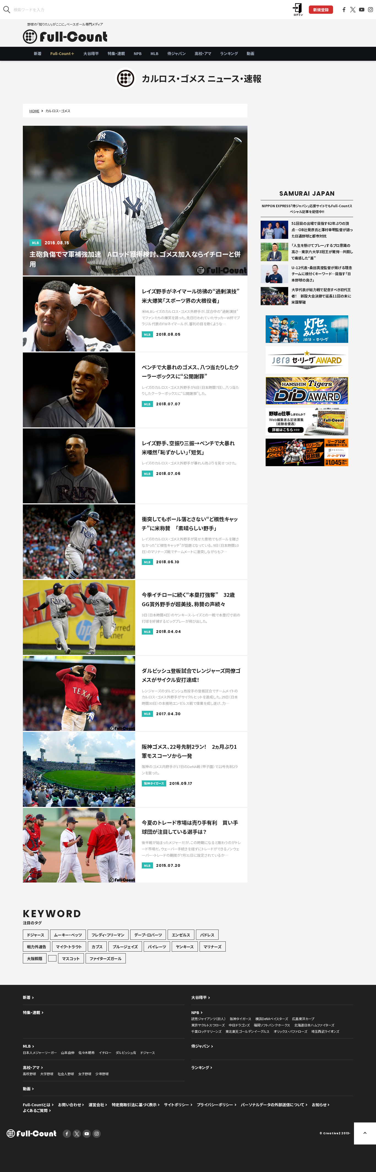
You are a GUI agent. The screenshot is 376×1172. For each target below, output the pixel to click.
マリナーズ (213, 946)
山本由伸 (67, 1052)
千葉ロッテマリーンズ (206, 1031)
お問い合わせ (69, 1104)
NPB (138, 53)
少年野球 (102, 1073)
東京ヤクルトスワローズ (208, 1025)
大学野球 (46, 1073)
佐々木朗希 (86, 1052)
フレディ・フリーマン (108, 935)
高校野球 (29, 1073)
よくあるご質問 (35, 1110)
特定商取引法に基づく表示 (134, 1104)
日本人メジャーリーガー (40, 1052)
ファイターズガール (106, 958)
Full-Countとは (36, 1104)
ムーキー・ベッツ (68, 935)
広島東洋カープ (303, 1018)
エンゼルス (181, 935)
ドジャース (35, 935)
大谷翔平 (91, 53)
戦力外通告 (36, 946)
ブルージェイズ (125, 946)
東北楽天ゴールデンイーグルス (247, 1031)
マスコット (71, 958)
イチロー (105, 1052)
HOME (34, 110)
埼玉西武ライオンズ (325, 1031)
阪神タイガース (240, 1018)
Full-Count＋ (62, 53)
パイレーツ (157, 946)
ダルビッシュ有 (126, 1052)
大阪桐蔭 (34, 958)
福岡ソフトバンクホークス (272, 1025)
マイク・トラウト (69, 946)
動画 (250, 53)
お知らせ (319, 1104)
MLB (155, 53)
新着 (38, 53)
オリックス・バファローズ (290, 1031)
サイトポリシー (176, 1104)
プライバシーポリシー (215, 1104)
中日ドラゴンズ (239, 1025)
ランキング (229, 53)
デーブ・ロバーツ (148, 935)
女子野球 (84, 1073)
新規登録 (321, 9)
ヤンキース (185, 946)
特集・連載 (116, 53)
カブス (97, 946)
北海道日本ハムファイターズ (314, 1025)
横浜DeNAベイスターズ (271, 1018)
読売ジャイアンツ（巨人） (208, 1018)
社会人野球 (66, 1073)
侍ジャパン (176, 53)
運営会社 (96, 1104)
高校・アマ (203, 53)
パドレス (207, 935)
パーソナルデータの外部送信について (272, 1104)
